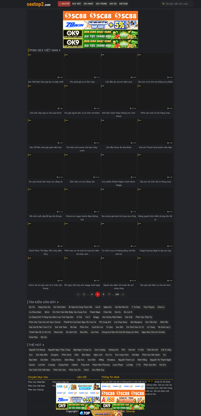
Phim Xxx (84, 327)
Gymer (32, 365)
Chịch (86, 370)
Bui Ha (44, 337)
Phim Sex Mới (150, 365)
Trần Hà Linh (152, 350)
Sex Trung (101, 4)
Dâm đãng (69, 360)
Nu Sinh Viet (71, 332)
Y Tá (138, 365)
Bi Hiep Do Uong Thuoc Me (80, 307)
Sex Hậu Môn (42, 355)
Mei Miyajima (136, 322)
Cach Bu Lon (97, 327)
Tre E (87, 317)
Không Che (113, 350)
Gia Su (118, 312)
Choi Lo (161, 307)
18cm (47, 312)
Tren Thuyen (149, 307)
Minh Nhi (164, 322)
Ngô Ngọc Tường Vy (82, 350)
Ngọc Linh (98, 355)
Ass (31, 355)
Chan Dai (107, 312)
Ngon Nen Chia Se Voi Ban (153, 332)
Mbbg (101, 360)
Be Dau (73, 327)
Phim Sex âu (74, 370)
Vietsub (123, 4)
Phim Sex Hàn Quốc (151, 355)
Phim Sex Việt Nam (36, 386)
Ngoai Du (108, 307)
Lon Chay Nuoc (120, 322)
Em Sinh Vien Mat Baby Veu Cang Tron (70, 312)
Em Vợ (109, 355)
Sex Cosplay (100, 350)
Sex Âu (113, 4)
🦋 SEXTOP (64, 4)
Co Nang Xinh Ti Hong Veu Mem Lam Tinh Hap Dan (51, 317)
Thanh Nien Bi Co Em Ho (40, 332)
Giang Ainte (63, 365)
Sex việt (104, 382)
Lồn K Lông (166, 350)
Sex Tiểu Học (151, 322)
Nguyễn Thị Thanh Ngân (160, 360)
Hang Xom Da (44, 307)
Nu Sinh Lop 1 (164, 327)
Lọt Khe (41, 365)
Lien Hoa (94, 332)
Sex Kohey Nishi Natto (112, 317)
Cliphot (75, 365)
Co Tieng (151, 327)
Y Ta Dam (136, 307)
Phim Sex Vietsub (36, 390)
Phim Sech (66, 355)
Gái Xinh (128, 317)
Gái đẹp (135, 355)
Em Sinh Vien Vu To (135, 327)
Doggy (96, 317)
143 (117, 294)
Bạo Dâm (33, 360)
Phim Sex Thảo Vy (144, 317)
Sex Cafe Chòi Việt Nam (39, 370)
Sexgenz (54, 355)
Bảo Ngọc (86, 355)
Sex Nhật (88, 4)
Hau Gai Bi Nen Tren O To (40, 327)
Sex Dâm (92, 360)
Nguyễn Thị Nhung (37, 350)
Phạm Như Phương (101, 365)
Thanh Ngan (95, 312)
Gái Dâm (44, 360)
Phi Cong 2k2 (105, 322)
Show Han (58, 332)
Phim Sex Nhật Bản (36, 382)
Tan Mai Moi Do (121, 307)
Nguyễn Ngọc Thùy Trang (59, 350)
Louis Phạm (118, 365)
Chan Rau (33, 337)
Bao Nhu (84, 332)
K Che (79, 317)
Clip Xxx (80, 360)
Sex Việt (76, 4)
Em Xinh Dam (59, 307)
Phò (123, 350)
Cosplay (51, 365)
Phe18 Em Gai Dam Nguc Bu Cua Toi (80, 322)
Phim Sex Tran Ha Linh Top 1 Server (44, 322)
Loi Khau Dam (35, 312)
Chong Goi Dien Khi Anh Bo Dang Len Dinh (120, 332)
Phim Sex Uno (59, 370)
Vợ (164, 355)
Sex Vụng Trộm (122, 355)
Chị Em (163, 365)
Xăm (77, 355)
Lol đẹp (129, 365)
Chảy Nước (56, 360)
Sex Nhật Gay (98, 370)
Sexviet (131, 350)
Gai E (97, 307)
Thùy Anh (85, 365)
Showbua (111, 360)
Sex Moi (119, 327)
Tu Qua (109, 327)
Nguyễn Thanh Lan (126, 360)
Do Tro (32, 307)
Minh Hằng (142, 360)
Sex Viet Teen (61, 327)
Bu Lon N (128, 312)
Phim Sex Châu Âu (61, 382)
